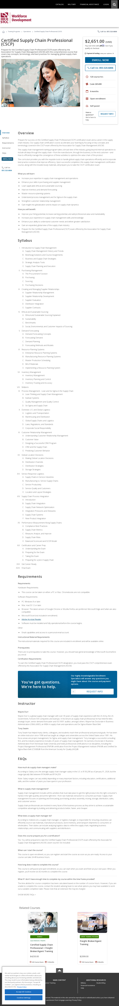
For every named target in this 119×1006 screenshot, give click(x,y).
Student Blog (100, 983)
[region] (23, 985)
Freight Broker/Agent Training (90, 943)
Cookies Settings (24, 998)
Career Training (49, 983)
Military (83, 983)
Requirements (8, 143)
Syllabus (5, 138)
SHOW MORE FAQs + (27, 894)
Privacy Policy (76, 1000)
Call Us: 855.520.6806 (107, 31)
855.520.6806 (7, 170)
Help (82, 988)
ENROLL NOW (100, 60)
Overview (6, 133)
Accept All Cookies (23, 992)
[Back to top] (59, 979)
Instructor (6, 148)
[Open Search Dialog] (114, 4)
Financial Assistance (88, 985)
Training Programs (14, 31)
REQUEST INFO (107, 114)
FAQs (4, 153)
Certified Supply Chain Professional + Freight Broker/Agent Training (41, 948)
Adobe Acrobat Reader (31, 619)
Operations (27, 31)
